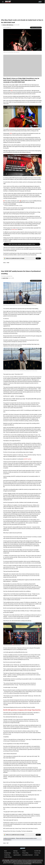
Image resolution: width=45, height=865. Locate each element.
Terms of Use (37, 852)
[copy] (10, 27)
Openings (15, 850)
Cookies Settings (8, 857)
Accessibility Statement (27, 855)
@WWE (20, 202)
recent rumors (14, 229)
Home (4, 262)
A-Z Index (36, 855)
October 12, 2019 (18, 205)
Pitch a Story (16, 852)
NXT (8, 843)
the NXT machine (27, 459)
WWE (11, 133)
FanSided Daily (7, 852)
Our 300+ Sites (37, 850)
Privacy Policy (25, 852)
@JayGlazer (23, 200)
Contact (24, 850)
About (5, 850)
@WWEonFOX (36, 200)
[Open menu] (3, 1)
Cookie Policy (7, 855)
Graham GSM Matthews (8, 24)
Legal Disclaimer (17, 855)
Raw (12, 90)
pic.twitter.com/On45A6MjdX (9, 204)
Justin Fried (5, 278)
